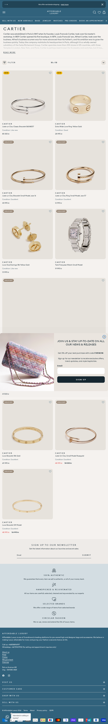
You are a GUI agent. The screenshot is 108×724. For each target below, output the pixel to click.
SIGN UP (81, 379)
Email (59, 365)
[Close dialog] (104, 336)
